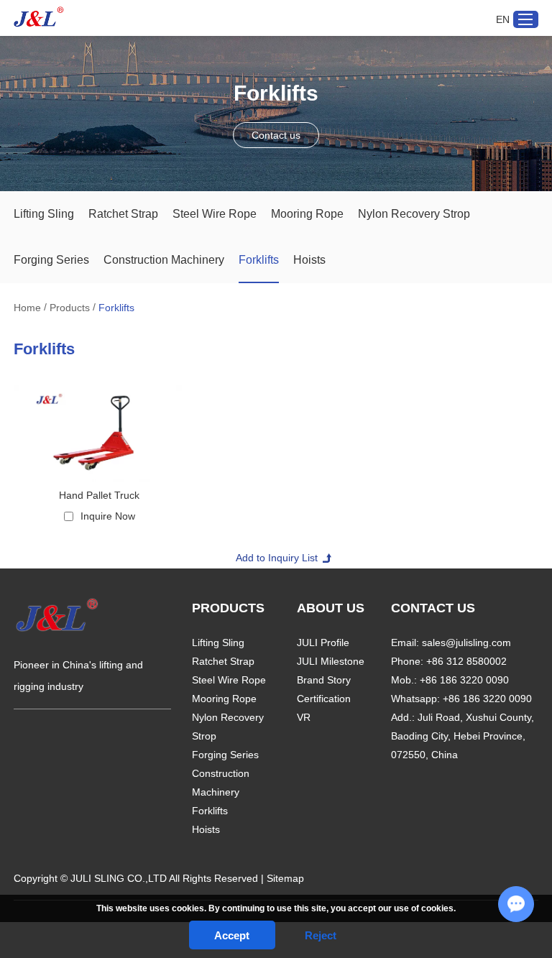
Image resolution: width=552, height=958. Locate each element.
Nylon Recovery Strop (414, 214)
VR (303, 717)
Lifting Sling (44, 214)
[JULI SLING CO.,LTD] (39, 16)
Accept (231, 935)
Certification (324, 698)
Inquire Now (107, 516)
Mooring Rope (307, 214)
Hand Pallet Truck (99, 495)
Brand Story (324, 680)
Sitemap (285, 878)
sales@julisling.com (466, 642)
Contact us (276, 135)
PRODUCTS (228, 608)
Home (27, 307)
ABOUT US (330, 608)
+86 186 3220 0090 (487, 698)
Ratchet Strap (123, 214)
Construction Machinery (164, 260)
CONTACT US (433, 608)
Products (70, 307)
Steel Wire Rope (214, 214)
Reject (320, 935)
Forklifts (259, 260)
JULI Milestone (330, 661)
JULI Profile (323, 642)
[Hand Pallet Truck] (99, 433)
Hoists (309, 260)
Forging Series (51, 260)
